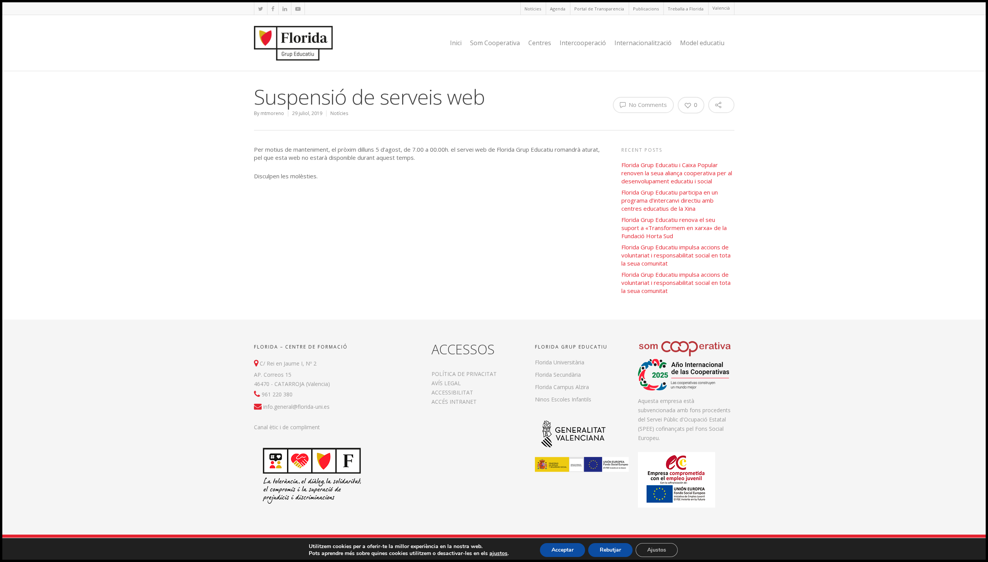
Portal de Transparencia (599, 9)
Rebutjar (610, 550)
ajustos (498, 553)
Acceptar (563, 550)
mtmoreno (272, 113)
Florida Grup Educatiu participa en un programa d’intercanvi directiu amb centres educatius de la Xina (669, 200)
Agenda (557, 9)
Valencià (721, 8)
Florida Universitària (559, 362)
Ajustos (656, 550)
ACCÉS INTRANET (454, 401)
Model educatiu (702, 43)
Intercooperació (583, 43)
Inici (456, 43)
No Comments (647, 104)
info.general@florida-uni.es (296, 406)
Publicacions (646, 9)
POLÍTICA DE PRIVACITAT (464, 373)
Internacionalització (643, 43)
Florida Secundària (558, 374)
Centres (539, 43)
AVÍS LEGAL (446, 383)
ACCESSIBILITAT (452, 392)
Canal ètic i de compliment (287, 427)
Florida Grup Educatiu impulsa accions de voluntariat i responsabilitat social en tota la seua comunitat (676, 255)
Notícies (532, 9)
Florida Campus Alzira (562, 387)
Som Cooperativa (495, 43)
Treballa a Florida (686, 9)
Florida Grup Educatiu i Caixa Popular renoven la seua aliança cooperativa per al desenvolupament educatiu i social (676, 173)
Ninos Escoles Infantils (563, 399)
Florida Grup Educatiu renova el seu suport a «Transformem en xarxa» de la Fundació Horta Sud (674, 228)
